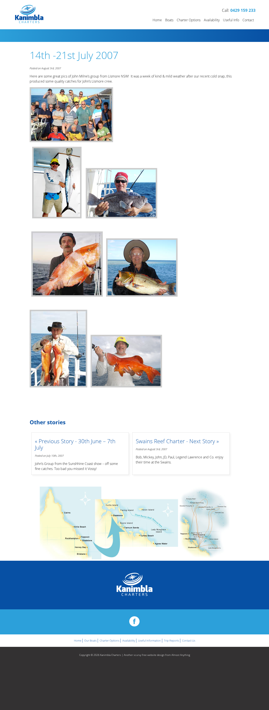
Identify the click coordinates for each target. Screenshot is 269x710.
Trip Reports (171, 640)
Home (157, 20)
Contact (248, 20)
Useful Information (149, 640)
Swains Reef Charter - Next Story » (177, 441)
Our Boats (90, 640)
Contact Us (188, 640)
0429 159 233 (243, 10)
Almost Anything (180, 655)
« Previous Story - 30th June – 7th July (75, 444)
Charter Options (188, 20)
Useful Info (231, 20)
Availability (212, 20)
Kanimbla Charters (110, 655)
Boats (169, 20)
